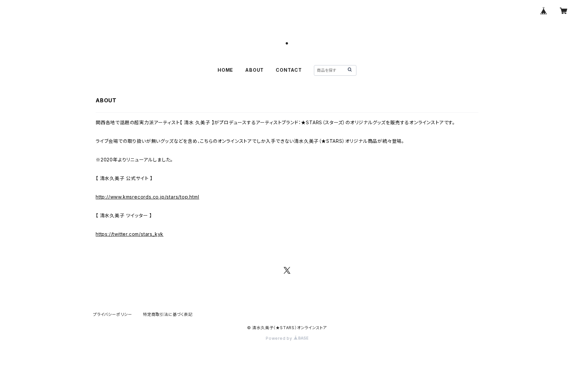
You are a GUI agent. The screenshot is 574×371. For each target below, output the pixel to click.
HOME (225, 70)
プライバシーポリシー (112, 314)
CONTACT (289, 70)
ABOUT (254, 70)
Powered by (280, 338)
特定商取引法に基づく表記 (168, 314)
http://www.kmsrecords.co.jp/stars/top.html (147, 197)
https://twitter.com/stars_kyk (129, 234)
